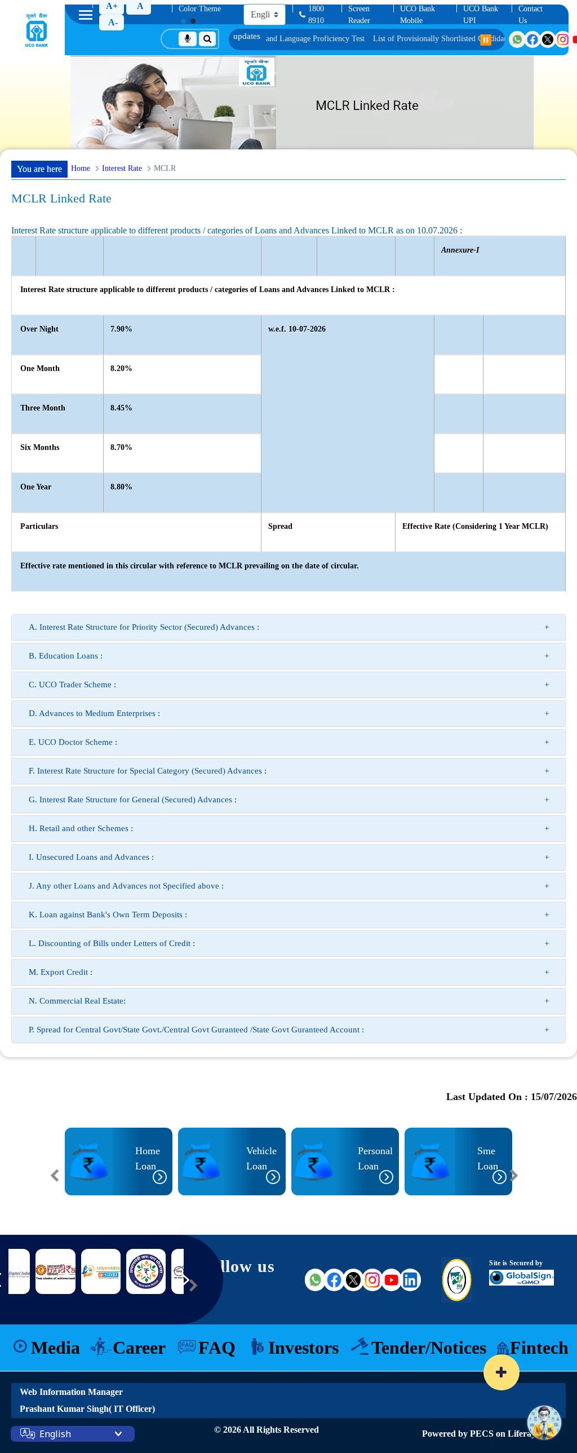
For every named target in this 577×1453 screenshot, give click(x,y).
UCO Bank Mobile (417, 15)
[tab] (288, 627)
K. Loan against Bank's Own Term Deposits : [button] (108, 914)
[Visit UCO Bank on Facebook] (532, 39)
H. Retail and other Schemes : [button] (81, 828)
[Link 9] (101, 1271)
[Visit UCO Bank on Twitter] (547, 39)
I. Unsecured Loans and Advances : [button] (91, 857)
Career (139, 1347)
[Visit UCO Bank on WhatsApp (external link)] (315, 1280)
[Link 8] (55, 1271)
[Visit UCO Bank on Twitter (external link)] (353, 1280)
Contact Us (530, 15)
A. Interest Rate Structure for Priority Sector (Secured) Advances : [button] (144, 626)
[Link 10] (146, 1271)
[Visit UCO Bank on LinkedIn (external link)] (410, 1280)
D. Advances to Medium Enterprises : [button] (94, 713)
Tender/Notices (428, 1347)
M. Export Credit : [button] (60, 972)
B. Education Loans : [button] (66, 655)
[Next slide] (513, 1175)
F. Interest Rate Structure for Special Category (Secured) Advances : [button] (148, 770)
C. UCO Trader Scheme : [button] (72, 684)
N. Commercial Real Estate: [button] (77, 1000)
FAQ (217, 1347)
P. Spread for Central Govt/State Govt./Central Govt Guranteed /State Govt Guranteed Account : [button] (196, 1029)
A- (113, 22)
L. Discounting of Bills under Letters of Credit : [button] (112, 943)
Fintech (539, 1347)
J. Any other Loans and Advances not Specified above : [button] (126, 885)
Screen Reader (359, 15)
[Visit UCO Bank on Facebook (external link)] (334, 1280)
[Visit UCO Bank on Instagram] (562, 39)
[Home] (36, 30)
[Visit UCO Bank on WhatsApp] (517, 39)
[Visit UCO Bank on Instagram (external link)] (372, 1280)
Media (55, 1347)
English (55, 1434)
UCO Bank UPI (480, 15)
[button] (72, 1203)
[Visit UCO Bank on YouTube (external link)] (391, 1280)
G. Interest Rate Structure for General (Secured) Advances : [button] (133, 799)
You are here (39, 169)
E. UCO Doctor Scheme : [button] (73, 742)
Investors (303, 1347)
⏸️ (486, 40)
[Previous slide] (54, 1175)
